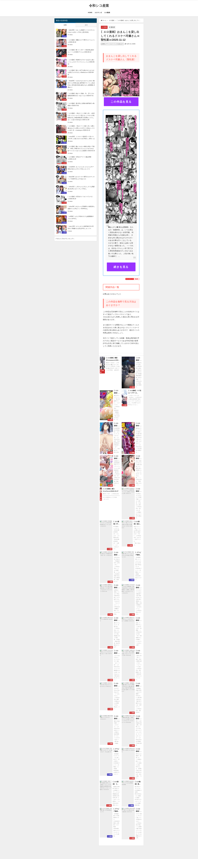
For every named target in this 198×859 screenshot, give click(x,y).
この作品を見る (121, 101)
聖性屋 (113, 27)
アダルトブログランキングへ (64, 238)
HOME (90, 12)
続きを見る (121, 266)
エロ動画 (107, 12)
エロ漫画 (104, 27)
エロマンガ (98, 12)
